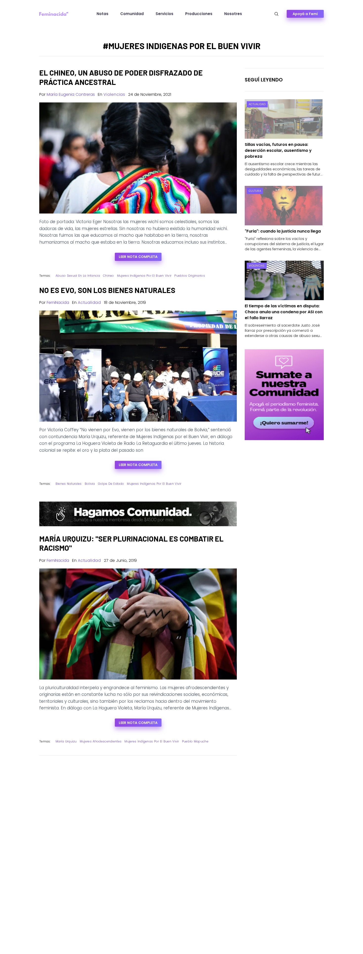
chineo (108, 275)
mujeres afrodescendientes (101, 741)
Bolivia (90, 484)
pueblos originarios (189, 275)
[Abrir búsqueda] (276, 14)
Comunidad (132, 13)
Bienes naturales (69, 484)
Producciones (198, 13)
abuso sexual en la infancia (78, 275)
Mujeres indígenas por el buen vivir (144, 275)
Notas (102, 13)
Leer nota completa (138, 256)
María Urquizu (66, 741)
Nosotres (233, 13)
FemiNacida (58, 302)
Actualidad (89, 302)
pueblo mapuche (195, 741)
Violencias (114, 94)
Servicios (164, 13)
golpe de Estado (111, 484)
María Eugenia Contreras (71, 94)
